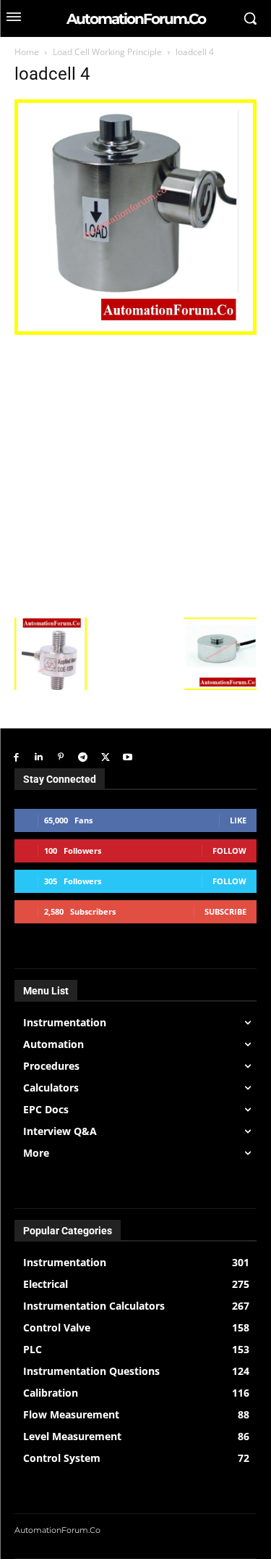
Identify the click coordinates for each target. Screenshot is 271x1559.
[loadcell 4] (135, 331)
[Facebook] (16, 757)
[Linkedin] (38, 757)
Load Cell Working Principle (107, 52)
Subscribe (225, 911)
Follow (229, 850)
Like (238, 820)
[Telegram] (82, 757)
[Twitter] (105, 757)
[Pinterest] (61, 757)
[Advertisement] (135, 474)
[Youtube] (127, 757)
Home (26, 52)
